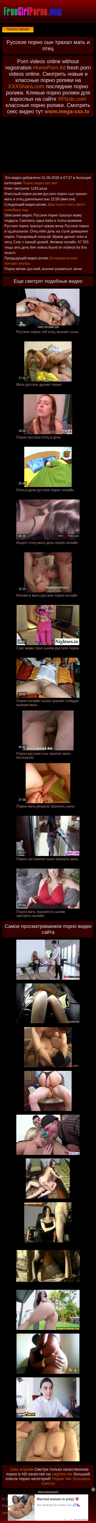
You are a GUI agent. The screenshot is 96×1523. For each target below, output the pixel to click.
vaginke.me (62, 1474)
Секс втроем (21, 1469)
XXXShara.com (26, 86)
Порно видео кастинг (40, 183)
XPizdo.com (72, 99)
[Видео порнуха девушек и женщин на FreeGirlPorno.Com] (32, 11)
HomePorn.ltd (49, 68)
